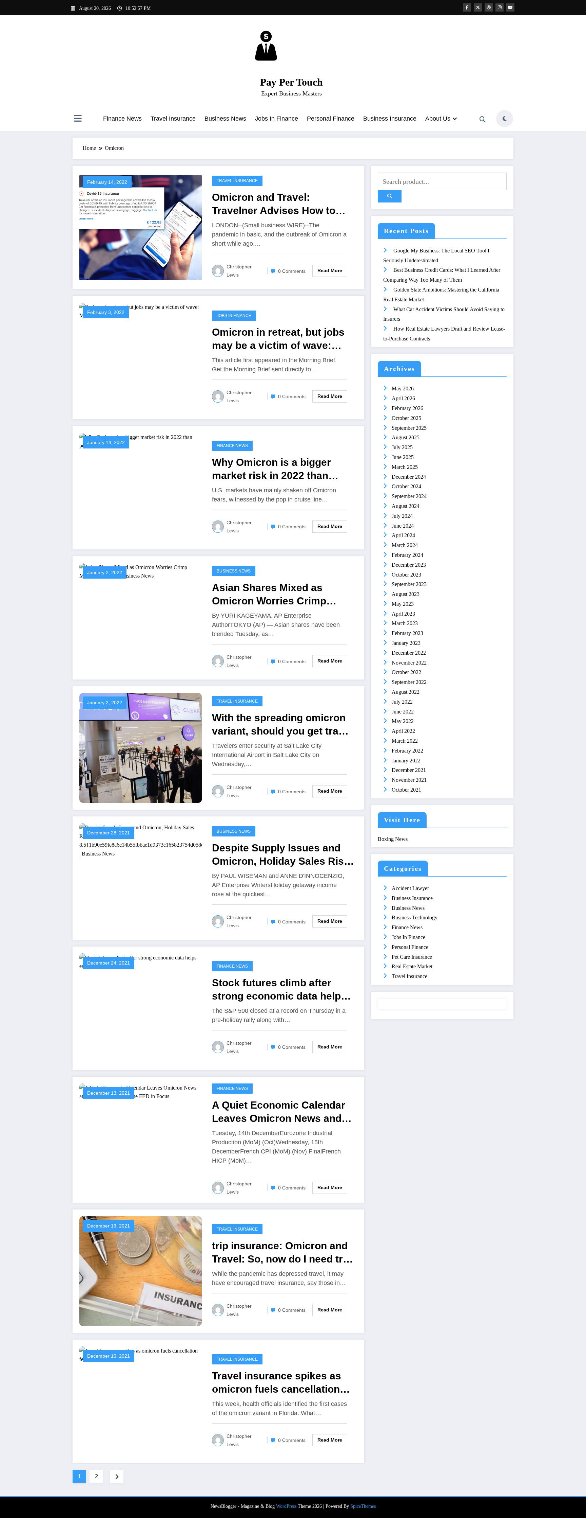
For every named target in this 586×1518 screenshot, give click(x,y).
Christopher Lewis (239, 271)
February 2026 (407, 408)
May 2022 (403, 721)
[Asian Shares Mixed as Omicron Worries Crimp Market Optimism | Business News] (140, 571)
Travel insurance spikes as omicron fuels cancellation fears (276, 1383)
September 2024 (409, 496)
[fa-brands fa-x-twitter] (478, 7)
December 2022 (409, 653)
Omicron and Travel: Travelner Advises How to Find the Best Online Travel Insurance (277, 204)
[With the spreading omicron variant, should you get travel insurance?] (140, 747)
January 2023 (406, 643)
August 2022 (405, 692)
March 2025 (405, 467)
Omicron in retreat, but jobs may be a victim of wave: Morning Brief (278, 339)
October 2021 (406, 790)
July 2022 (402, 702)
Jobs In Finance (276, 118)
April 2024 (403, 535)
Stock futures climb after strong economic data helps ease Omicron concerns (279, 990)
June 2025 (403, 457)
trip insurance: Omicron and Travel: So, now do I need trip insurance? (282, 1253)
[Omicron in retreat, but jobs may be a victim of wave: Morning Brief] (140, 311)
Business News (225, 118)
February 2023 (407, 633)
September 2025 (409, 428)
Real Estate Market (412, 966)
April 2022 (403, 731)
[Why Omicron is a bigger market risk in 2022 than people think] (140, 441)
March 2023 (405, 623)
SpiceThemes (363, 1506)
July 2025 (402, 447)
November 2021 (409, 780)
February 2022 (407, 751)
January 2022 (406, 760)
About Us (437, 118)
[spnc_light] (504, 118)
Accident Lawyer (410, 888)
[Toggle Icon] (78, 119)
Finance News (122, 118)
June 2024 (403, 526)
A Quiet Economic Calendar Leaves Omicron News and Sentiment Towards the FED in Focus (279, 1112)
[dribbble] (489, 7)
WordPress (286, 1506)
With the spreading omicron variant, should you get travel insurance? (282, 725)
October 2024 (406, 486)
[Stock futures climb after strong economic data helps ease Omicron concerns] (140, 961)
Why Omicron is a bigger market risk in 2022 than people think (271, 469)
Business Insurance (389, 118)
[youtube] (510, 7)
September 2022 (409, 682)
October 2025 (406, 418)
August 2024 (405, 506)
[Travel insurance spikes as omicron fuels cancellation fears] (140, 1354)
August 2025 (405, 437)
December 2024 (409, 477)
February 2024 (407, 555)
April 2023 (403, 614)
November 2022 (409, 663)
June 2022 (403, 711)
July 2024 (402, 516)
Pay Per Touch (291, 82)
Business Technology (414, 917)
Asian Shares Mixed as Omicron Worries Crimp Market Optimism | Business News (280, 594)
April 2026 (403, 398)
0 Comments (292, 271)
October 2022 (406, 672)
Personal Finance (330, 118)
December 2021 (409, 770)
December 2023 (409, 565)
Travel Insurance (173, 118)
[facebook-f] (467, 7)
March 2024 (405, 545)
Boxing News (393, 839)
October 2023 (406, 575)
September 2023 (409, 584)
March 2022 (405, 741)
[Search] (482, 119)
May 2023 (403, 604)
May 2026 (403, 388)
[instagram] (499, 7)
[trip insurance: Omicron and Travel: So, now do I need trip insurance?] (140, 1270)
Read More (329, 270)
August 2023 (405, 594)
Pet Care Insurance (412, 957)
